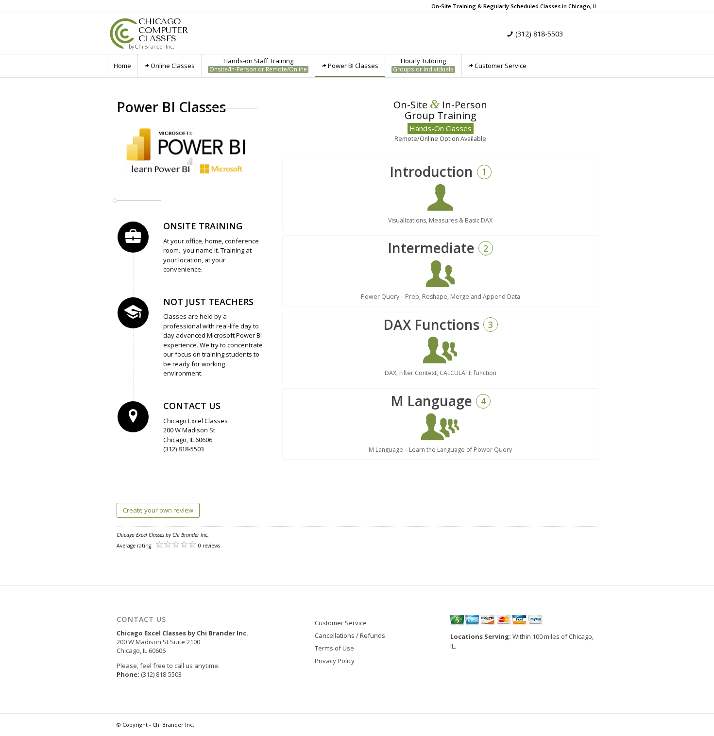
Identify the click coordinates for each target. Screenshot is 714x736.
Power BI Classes (353, 65)
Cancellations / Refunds (350, 635)
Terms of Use (334, 648)
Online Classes (173, 65)
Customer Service (501, 65)
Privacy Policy (335, 660)
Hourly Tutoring (423, 64)
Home (122, 65)
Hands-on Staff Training (258, 64)
